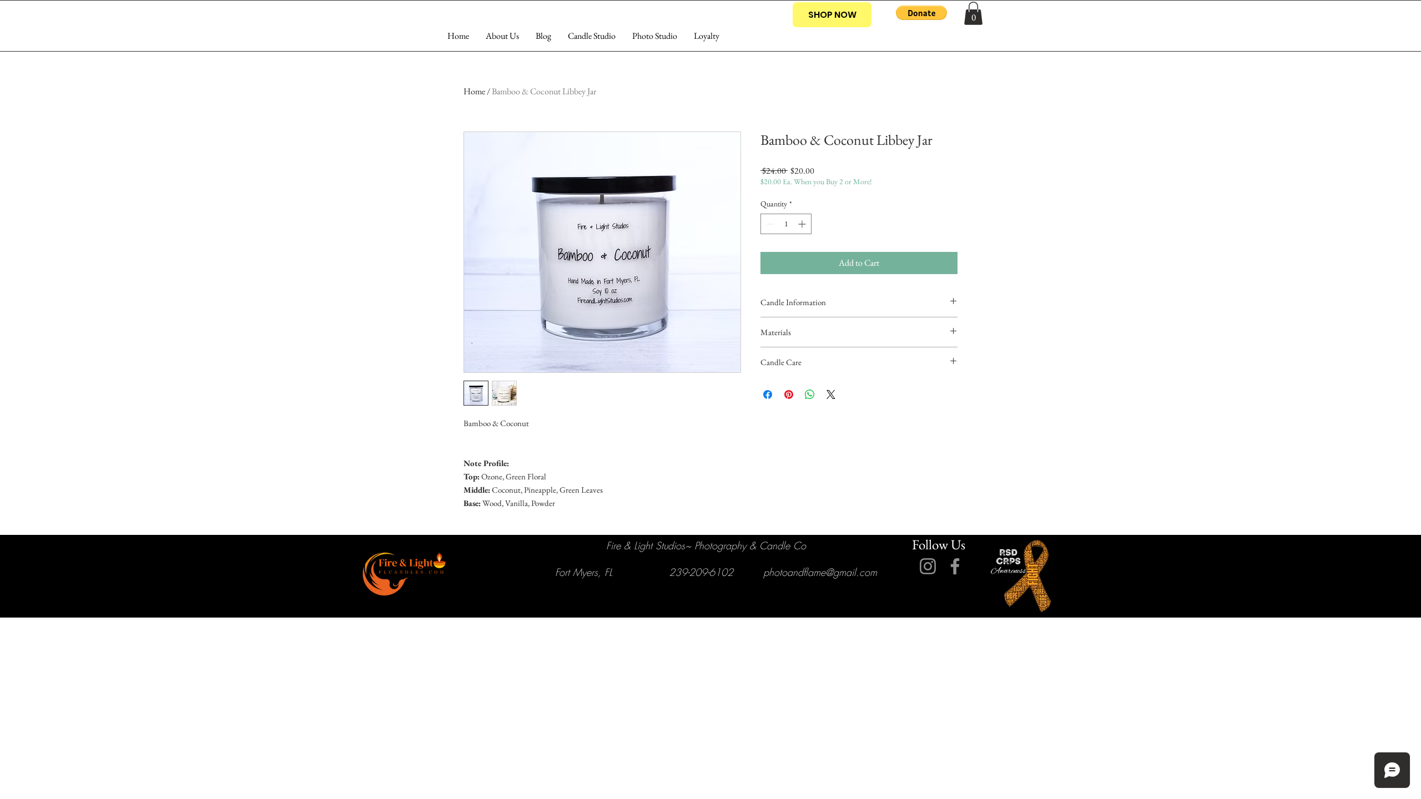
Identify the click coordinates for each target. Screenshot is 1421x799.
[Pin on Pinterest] (788, 394)
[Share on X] (831, 394)
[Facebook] (955, 566)
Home (474, 91)
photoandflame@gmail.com (820, 572)
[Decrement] (769, 224)
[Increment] (803, 224)
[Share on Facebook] (767, 394)
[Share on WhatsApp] (810, 394)
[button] (921, 13)
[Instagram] (928, 566)
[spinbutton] (786, 224)
